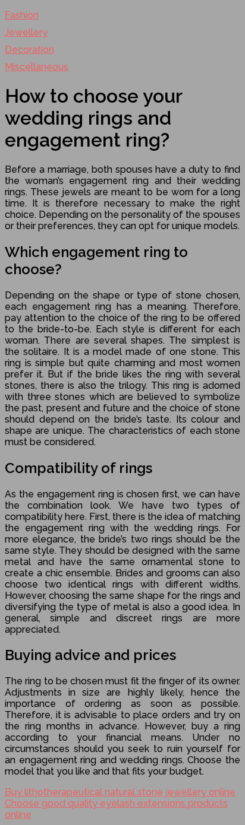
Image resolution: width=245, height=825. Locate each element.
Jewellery (26, 32)
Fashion (22, 15)
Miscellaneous (36, 66)
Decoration (29, 49)
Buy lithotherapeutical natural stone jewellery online (120, 792)
